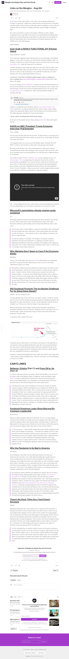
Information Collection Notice (34, 623)
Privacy (32, 649)
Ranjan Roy (15, 13)
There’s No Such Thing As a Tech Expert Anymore (30, 500)
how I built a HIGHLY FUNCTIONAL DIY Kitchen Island (33, 50)
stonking (36, 260)
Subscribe (57, 2)
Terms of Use (41, 622)
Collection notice (42, 649)
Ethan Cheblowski (27, 85)
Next (55, 570)
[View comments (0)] (16, 18)
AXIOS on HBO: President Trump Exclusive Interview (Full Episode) (31, 127)
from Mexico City (15, 64)
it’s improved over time (16, 91)
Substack (28, 656)
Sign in (65, 2)
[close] (47, 599)
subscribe (43, 120)
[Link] (8, 50)
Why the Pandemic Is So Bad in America (30, 448)
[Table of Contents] (1, 329)
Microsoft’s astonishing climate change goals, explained (33, 211)
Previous (15, 570)
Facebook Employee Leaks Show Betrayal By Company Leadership (32, 409)
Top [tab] (11, 597)
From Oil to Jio (47, 368)
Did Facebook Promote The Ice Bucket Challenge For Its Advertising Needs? (34, 289)
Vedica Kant (13, 378)
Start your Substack (31, 652)
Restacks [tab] (19, 580)
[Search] (49, 2)
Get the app (41, 652)
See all (12, 628)
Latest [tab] (15, 597)
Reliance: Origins (18, 368)
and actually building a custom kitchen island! (36, 79)
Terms (36, 649)
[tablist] (16, 580)
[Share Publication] (52, 2)
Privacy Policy (44, 623)
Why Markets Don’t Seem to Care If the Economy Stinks (34, 252)
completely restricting (34, 158)
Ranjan (12, 21)
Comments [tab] (13, 580)
